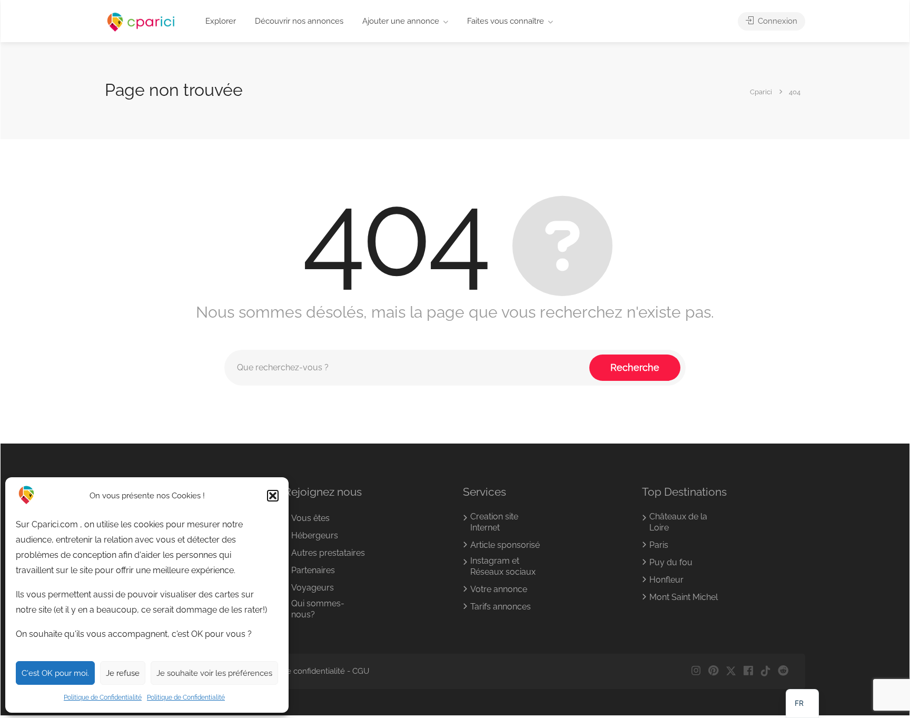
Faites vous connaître (505, 21)
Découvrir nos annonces (299, 21)
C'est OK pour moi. (55, 673)
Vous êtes (310, 518)
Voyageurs (312, 588)
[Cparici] (141, 22)
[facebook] (748, 671)
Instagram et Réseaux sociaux (503, 566)
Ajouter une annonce (400, 21)
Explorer (220, 21)
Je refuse (123, 673)
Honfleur (666, 580)
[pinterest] (713, 671)
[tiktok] (765, 671)
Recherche (634, 367)
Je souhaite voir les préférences (214, 673)
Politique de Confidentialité (103, 697)
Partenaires (313, 570)
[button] (273, 495)
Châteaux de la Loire (678, 522)
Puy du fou (671, 562)
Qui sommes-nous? (317, 608)
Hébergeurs (314, 535)
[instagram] (696, 671)
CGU (360, 671)
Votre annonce (498, 589)
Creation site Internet (494, 522)
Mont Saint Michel (683, 597)
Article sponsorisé (505, 545)
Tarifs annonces (500, 607)
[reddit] (782, 671)
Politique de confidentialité (296, 671)
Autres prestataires (328, 553)
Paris (658, 545)
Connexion (776, 21)
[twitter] (730, 671)
